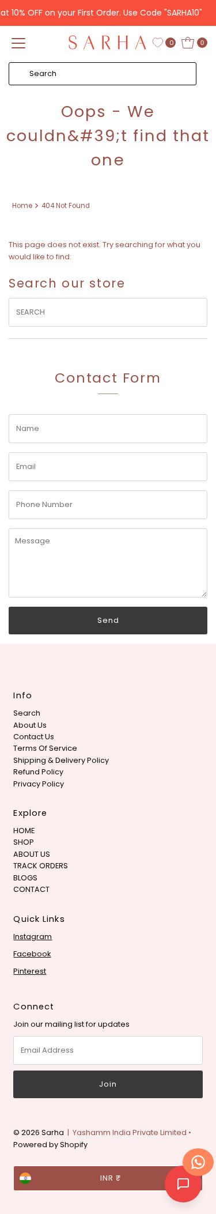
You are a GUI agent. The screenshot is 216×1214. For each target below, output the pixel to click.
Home (22, 205)
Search (26, 713)
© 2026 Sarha (38, 1132)
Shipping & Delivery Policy (61, 760)
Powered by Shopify (50, 1144)
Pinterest (29, 971)
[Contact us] (198, 1162)
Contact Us (33, 737)
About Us (30, 725)
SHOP (23, 842)
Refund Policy (38, 772)
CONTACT (31, 889)
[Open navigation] (18, 42)
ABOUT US (31, 854)
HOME (24, 830)
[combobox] (102, 73)
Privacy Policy (38, 784)
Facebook (32, 954)
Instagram (32, 936)
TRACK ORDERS (40, 866)
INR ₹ (110, 1178)
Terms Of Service (45, 748)
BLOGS (25, 878)
